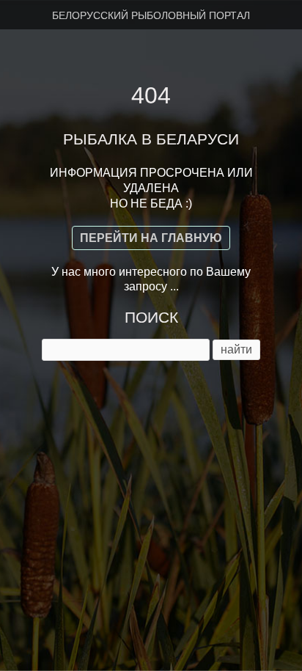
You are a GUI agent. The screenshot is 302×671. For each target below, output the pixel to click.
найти (236, 349)
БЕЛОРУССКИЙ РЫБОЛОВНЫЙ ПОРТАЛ (151, 15)
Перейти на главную (151, 238)
